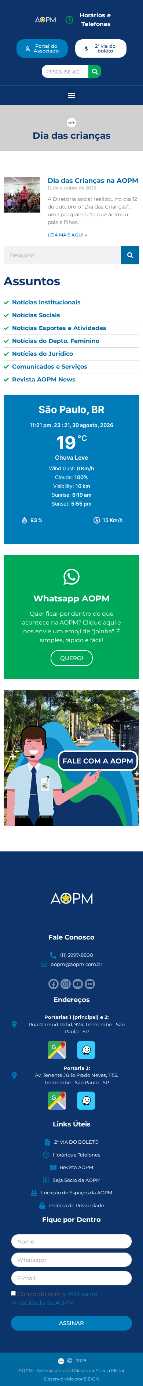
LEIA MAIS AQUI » (67, 235)
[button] (72, 95)
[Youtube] (78, 984)
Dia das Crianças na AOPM (93, 181)
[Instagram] (65, 984)
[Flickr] (90, 984)
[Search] (94, 71)
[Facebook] (53, 984)
